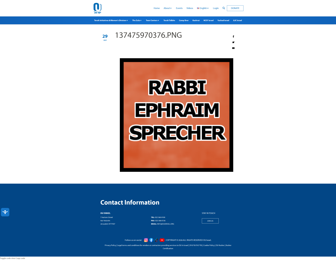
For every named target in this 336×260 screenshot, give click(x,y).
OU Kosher (220, 245)
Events (179, 8)
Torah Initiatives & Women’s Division (110, 20)
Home (157, 8)
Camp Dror (184, 20)
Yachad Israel (223, 20)
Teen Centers (152, 20)
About (167, 8)
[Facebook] (233, 36)
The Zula (136, 20)
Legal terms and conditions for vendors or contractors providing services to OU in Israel (152, 245)
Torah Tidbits (169, 20)
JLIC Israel (237, 20)
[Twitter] (233, 42)
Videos (190, 8)
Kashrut (196, 20)
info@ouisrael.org (165, 224)
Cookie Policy (208, 245)
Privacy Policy (110, 245)
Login (216, 8)
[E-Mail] (233, 48)
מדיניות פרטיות (196, 245)
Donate (235, 8)
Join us (210, 221)
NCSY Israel (209, 20)
